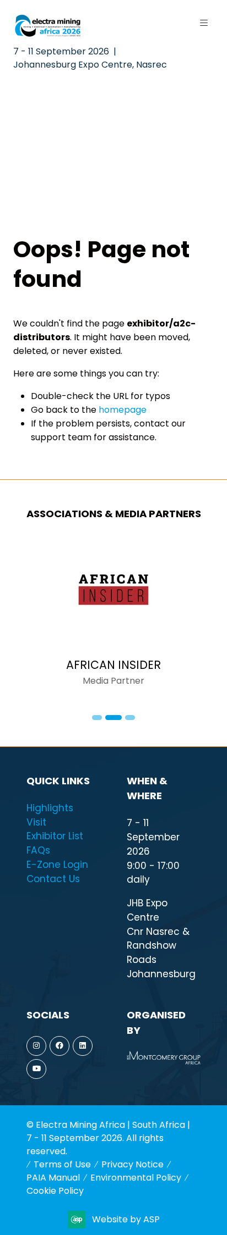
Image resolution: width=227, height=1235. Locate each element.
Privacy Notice (132, 1164)
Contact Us (53, 878)
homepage (123, 409)
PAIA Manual (53, 1177)
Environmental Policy (135, 1177)
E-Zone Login (57, 864)
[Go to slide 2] (113, 717)
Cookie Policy (55, 1190)
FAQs (38, 850)
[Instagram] (36, 1046)
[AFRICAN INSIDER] (113, 618)
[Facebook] (59, 1046)
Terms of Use (62, 1164)
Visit (36, 822)
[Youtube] (36, 1069)
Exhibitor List (54, 836)
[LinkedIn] (83, 1046)
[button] (204, 23)
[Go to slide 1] (97, 717)
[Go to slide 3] (130, 717)
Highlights (49, 808)
